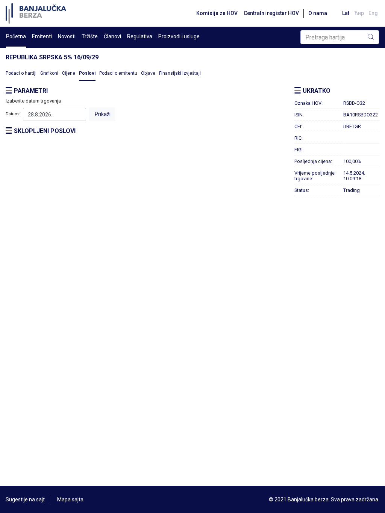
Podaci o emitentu (118, 73)
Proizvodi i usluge (179, 36)
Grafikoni (49, 73)
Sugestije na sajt (25, 499)
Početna (16, 36)
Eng (373, 13)
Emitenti (42, 36)
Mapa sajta (70, 499)
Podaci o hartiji (21, 73)
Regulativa (139, 36)
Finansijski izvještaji (180, 73)
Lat (345, 13)
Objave (148, 73)
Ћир (359, 13)
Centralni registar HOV (271, 13)
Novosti (67, 36)
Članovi (112, 36)
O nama (317, 13)
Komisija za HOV (217, 13)
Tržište (90, 36)
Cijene (68, 73)
